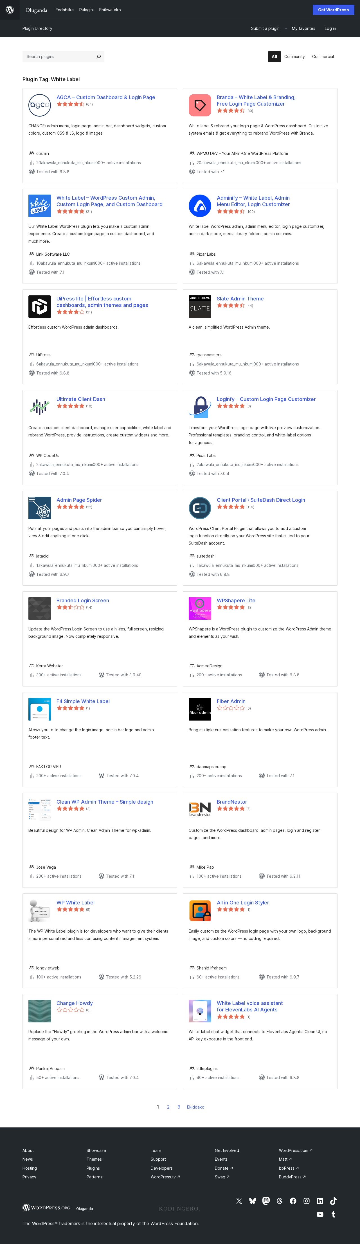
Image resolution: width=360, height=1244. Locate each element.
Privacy (29, 1176)
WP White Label (75, 903)
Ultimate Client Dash (81, 399)
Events (221, 1159)
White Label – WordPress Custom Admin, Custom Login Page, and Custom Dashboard (110, 201)
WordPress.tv (166, 1176)
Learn (156, 1150)
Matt (285, 1159)
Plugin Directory (37, 28)
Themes (94, 1159)
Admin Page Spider (79, 500)
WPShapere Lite (236, 600)
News (27, 1159)
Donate (224, 1168)
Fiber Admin (231, 701)
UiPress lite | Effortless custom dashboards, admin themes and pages (102, 302)
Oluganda (84, 1208)
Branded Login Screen (83, 600)
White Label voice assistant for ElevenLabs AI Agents (250, 1006)
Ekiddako (195, 1107)
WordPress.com (296, 1150)
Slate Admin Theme (240, 299)
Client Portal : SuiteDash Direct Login (261, 500)
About (28, 1150)
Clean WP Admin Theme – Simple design (105, 802)
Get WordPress (333, 9)
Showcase (96, 1150)
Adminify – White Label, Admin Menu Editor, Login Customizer (253, 201)
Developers (162, 1168)
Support (158, 1159)
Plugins (93, 1168)
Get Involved (227, 1150)
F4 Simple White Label (83, 701)
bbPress (289, 1168)
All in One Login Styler (243, 903)
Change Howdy (75, 1003)
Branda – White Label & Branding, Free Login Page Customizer (256, 100)
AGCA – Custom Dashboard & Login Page (106, 97)
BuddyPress (292, 1176)
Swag (222, 1176)
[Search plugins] (98, 56)
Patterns (94, 1176)
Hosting (29, 1168)
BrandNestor (232, 802)
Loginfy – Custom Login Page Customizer (266, 399)
